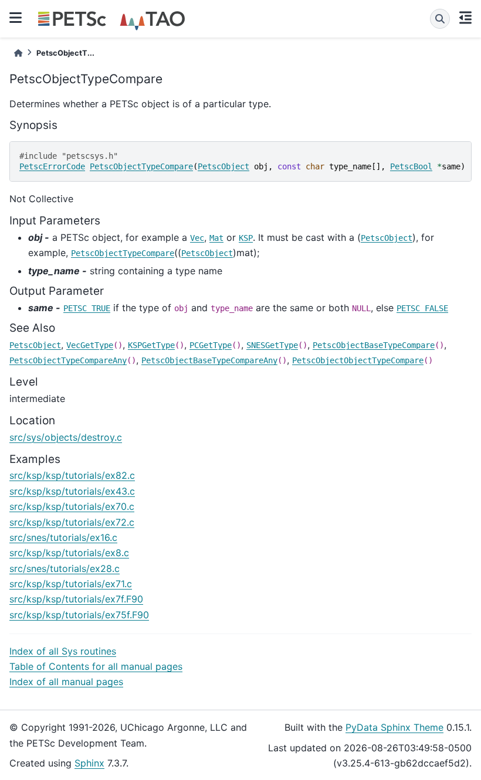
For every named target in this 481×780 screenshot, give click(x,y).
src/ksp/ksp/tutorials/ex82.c (72, 475)
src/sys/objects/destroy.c (65, 437)
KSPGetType (151, 345)
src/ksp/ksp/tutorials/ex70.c (71, 506)
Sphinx (89, 763)
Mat (216, 238)
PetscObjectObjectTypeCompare (358, 360)
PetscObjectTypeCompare (141, 166)
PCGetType (210, 345)
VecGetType (89, 345)
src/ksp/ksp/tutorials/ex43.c (72, 491)
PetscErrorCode (52, 166)
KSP (246, 238)
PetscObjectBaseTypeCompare (374, 345)
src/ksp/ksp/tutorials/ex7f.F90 (76, 599)
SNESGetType (272, 345)
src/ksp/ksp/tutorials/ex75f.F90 (79, 615)
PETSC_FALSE (422, 308)
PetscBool (411, 166)
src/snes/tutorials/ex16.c (63, 537)
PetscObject (223, 166)
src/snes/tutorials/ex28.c (64, 568)
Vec (197, 238)
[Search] (440, 19)
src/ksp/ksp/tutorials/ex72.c (71, 522)
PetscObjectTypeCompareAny (68, 360)
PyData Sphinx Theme (394, 727)
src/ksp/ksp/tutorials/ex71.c (70, 584)
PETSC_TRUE (86, 308)
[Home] (18, 53)
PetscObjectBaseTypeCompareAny (209, 360)
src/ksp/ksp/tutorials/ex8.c (69, 552)
